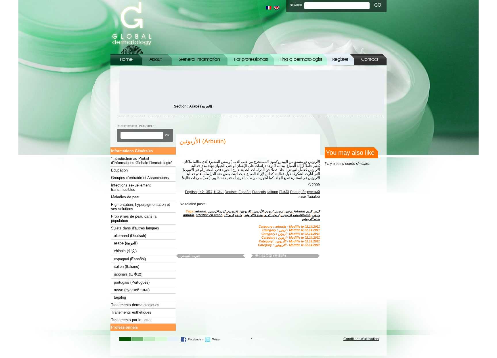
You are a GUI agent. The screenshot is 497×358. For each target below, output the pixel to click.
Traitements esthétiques (131, 312)
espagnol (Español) (130, 259)
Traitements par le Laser (131, 320)
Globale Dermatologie (131, 27)
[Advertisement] (145, 92)
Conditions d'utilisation (361, 339)
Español (244, 192)
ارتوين (269, 211)
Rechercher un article (136, 126)
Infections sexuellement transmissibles (131, 187)
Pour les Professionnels (251, 59)
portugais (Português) (132, 282)
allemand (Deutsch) (130, 235)
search (296, 5)
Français (259, 192)
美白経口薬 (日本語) (270, 256)
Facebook (194, 339)
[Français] (268, 8)
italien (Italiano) (126, 266)
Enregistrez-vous (340, 59)
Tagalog (313, 197)
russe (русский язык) (132, 290)
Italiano (272, 192)
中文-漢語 (205, 192)
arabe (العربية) (125, 243)
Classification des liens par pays (300, 59)
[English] (276, 8)
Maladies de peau (125, 197)
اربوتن (279, 211)
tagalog (120, 297)
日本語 (284, 192)
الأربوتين (258, 211)
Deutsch (231, 192)
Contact (370, 59)
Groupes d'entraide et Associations (140, 178)
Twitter (216, 339)
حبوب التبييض (190, 256)
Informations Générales (200, 59)
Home (126, 59)
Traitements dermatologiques (135, 305)
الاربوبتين (245, 211)
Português (298, 192)
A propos (157, 59)
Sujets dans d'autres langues (135, 228)
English (191, 192)
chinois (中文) (125, 251)
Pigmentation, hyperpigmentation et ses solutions (140, 206)
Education (119, 170)
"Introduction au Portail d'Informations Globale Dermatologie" (142, 160)
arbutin (200, 211)
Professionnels (124, 327)
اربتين (288, 211)
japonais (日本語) (128, 274)
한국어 (218, 192)
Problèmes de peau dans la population (133, 218)
